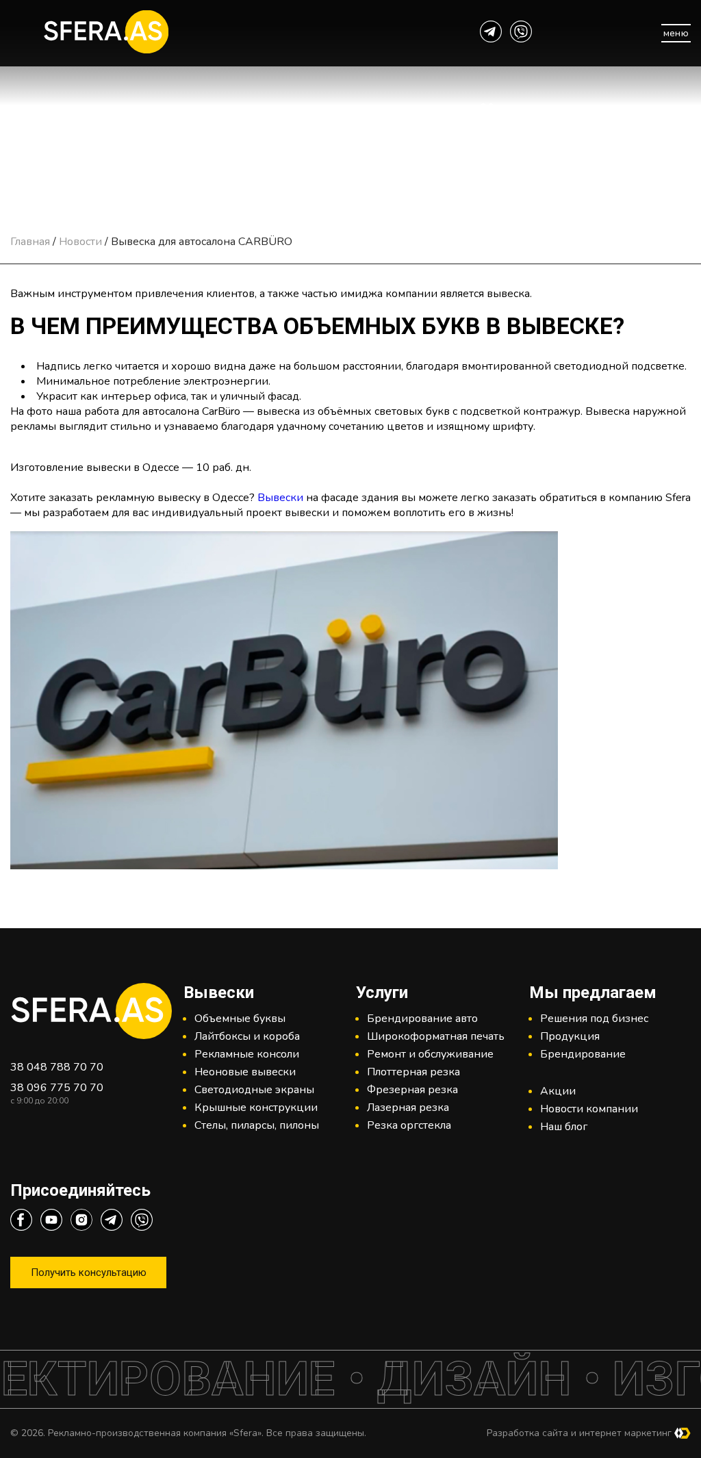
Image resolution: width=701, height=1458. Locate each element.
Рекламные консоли (246, 1054)
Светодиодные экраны (254, 1089)
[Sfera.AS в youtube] (51, 1222)
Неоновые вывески (245, 1071)
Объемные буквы (239, 1018)
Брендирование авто (422, 1018)
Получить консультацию (88, 1272)
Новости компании (589, 1108)
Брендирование (583, 1054)
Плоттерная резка (413, 1071)
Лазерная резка (408, 1107)
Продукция (570, 1036)
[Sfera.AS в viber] (521, 34)
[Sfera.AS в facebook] (21, 1222)
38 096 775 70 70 (56, 1087)
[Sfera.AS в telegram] (491, 34)
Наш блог (563, 1126)
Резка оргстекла (409, 1125)
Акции (558, 1091)
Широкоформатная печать (436, 1036)
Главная (30, 241)
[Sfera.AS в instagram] (81, 1222)
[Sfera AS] (162, 33)
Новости (80, 241)
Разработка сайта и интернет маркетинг (579, 1433)
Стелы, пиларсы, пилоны (256, 1125)
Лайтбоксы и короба (247, 1036)
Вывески (280, 497)
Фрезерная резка (412, 1089)
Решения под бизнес (594, 1018)
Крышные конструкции (256, 1107)
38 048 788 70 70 (56, 1067)
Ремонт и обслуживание (430, 1054)
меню (676, 33)
